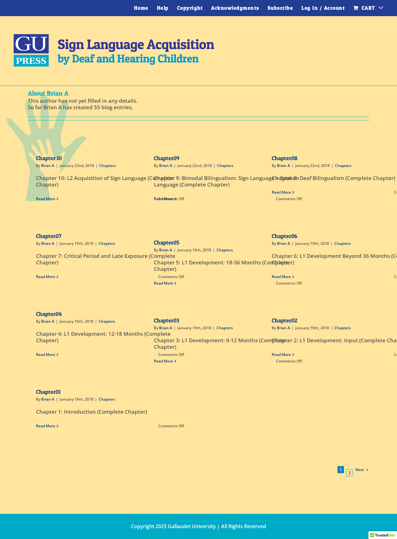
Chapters (107, 165)
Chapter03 (166, 320)
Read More (45, 198)
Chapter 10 (49, 158)
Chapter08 (284, 158)
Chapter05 (166, 242)
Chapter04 (49, 314)
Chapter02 (284, 320)
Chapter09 (166, 158)
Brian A (47, 165)
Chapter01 (48, 392)
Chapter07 (48, 236)
